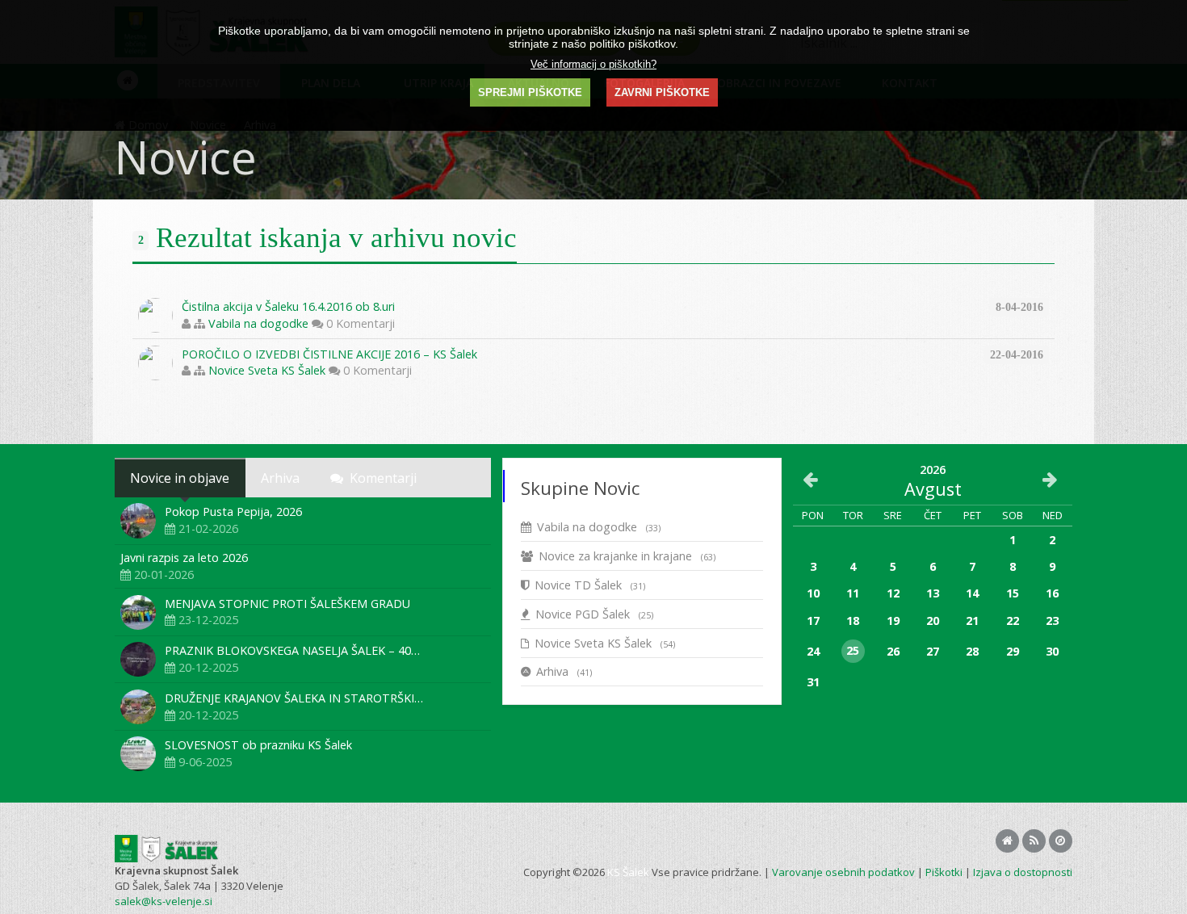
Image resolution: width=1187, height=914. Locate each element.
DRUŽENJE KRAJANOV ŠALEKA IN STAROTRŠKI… (294, 698)
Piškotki (944, 872)
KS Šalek (628, 872)
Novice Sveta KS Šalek (266, 370)
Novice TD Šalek (590, 585)
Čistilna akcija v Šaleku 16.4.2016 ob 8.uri (288, 306)
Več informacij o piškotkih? (593, 64)
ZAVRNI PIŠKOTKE (662, 92)
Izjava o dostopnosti (1022, 872)
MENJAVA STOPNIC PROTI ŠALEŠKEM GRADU (287, 603)
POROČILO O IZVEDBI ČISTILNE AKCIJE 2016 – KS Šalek (329, 354)
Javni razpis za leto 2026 (184, 557)
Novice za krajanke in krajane (627, 556)
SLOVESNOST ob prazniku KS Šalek (258, 745)
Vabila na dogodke (258, 323)
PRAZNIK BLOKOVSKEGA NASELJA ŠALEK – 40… (292, 650)
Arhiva (564, 671)
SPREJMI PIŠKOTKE (530, 92)
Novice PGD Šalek (594, 614)
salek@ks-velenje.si (163, 901)
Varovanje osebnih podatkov (843, 872)
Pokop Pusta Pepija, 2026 (233, 511)
